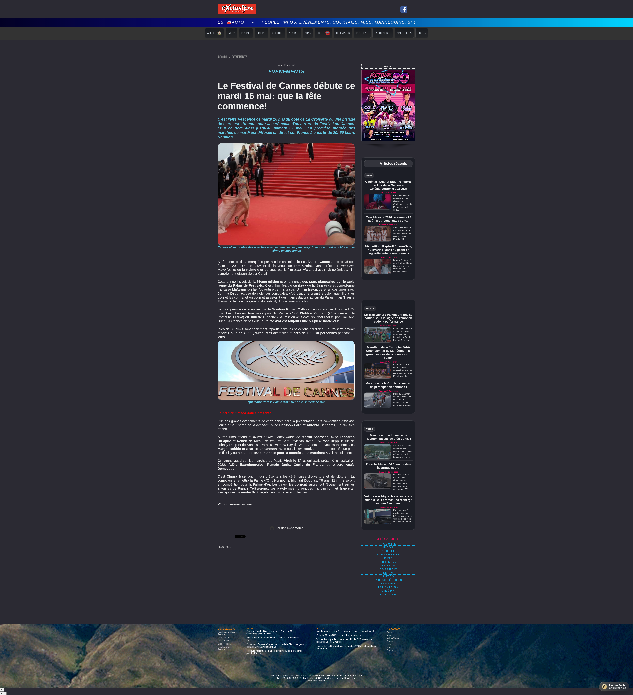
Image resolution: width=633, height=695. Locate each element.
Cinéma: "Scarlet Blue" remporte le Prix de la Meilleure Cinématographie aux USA (388, 185)
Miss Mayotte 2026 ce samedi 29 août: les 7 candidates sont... (388, 219)
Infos (231, 33)
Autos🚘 (323, 33)
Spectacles (404, 33)
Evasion (388, 583)
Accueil (222, 57)
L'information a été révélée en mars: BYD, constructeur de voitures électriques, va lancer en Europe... (403, 516)
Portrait (362, 33)
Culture (277, 33)
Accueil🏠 (214, 33)
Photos (390, 650)
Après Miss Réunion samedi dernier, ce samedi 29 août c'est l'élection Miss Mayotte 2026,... (402, 233)
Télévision (343, 33)
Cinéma (261, 33)
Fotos (422, 33)
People (246, 33)
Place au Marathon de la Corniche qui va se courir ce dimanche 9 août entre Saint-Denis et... (403, 400)
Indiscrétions (388, 580)
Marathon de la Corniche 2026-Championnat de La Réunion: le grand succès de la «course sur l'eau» (388, 352)
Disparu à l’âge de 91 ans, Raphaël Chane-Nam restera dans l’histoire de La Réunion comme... (403, 266)
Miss (308, 33)
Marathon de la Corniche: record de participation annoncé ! (388, 385)
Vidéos (390, 647)
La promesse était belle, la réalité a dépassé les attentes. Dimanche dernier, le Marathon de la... (402, 370)
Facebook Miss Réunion (225, 648)
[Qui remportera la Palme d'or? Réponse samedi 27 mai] (286, 342)
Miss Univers (224, 637)
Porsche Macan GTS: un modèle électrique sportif (388, 466)
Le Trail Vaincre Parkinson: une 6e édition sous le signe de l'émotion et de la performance (388, 318)
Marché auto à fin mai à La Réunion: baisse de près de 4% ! (388, 437)
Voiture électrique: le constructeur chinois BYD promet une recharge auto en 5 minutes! (388, 500)
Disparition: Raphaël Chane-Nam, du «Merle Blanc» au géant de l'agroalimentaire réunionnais (388, 250)
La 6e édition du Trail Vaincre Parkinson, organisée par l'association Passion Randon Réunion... (402, 334)
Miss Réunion (224, 644)
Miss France (223, 640)
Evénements (383, 33)
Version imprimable (288, 528)
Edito (388, 572)
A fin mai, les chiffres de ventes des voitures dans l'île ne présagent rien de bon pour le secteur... (402, 451)
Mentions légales (316, 680)
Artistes (388, 561)
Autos (388, 576)
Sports (294, 33)
